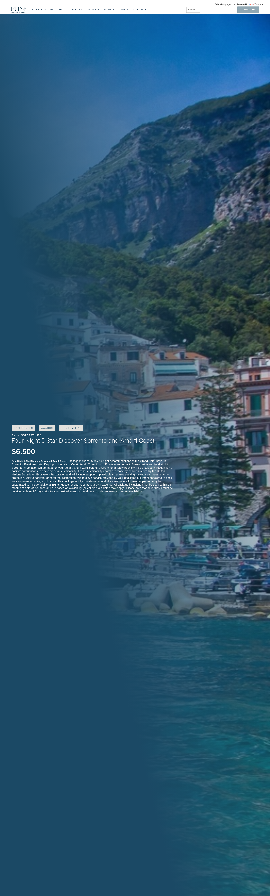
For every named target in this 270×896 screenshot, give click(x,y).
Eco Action (76, 9)
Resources (93, 9)
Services (37, 9)
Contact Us (248, 9)
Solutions (56, 9)
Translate (258, 4)
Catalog (124, 9)
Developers (140, 9)
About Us (109, 9)
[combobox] (193, 10)
